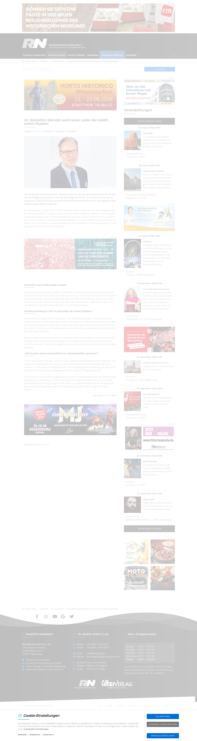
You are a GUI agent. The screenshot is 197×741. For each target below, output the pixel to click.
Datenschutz (34, 735)
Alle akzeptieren (163, 716)
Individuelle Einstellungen (163, 736)
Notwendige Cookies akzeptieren (163, 724)
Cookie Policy (48, 735)
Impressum (22, 735)
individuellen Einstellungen (36, 729)
